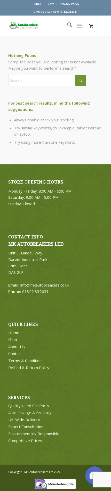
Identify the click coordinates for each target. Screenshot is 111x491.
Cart (51, 4)
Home (13, 332)
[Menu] (79, 25)
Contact (15, 353)
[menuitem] (38, 4)
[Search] (67, 25)
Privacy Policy (69, 4)
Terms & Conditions (26, 360)
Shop (38, 4)
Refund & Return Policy (28, 367)
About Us (16, 346)
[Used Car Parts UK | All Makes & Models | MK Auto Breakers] (34, 25)
